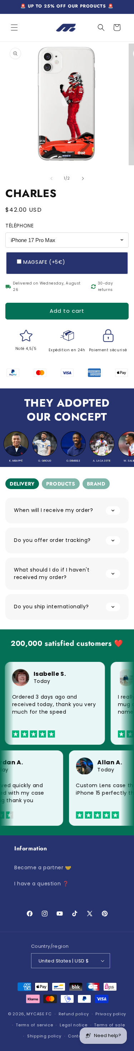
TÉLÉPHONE (19, 225)
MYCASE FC (38, 1014)
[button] (14, 27)
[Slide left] (51, 178)
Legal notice (73, 1025)
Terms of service (34, 1025)
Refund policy (74, 1014)
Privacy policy (110, 1014)
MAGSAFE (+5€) (44, 262)
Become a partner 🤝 (42, 867)
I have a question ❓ (41, 883)
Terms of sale (109, 1025)
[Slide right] (83, 178)
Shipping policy (44, 1036)
